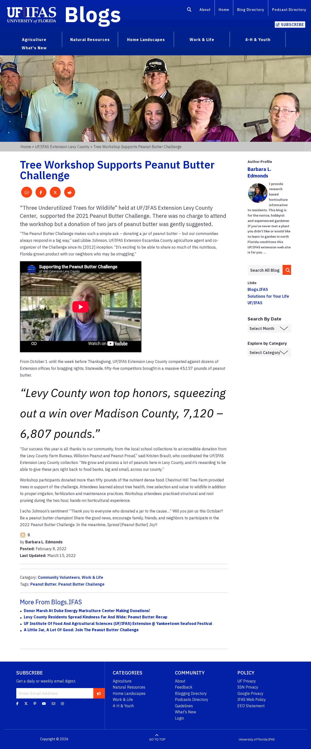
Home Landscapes (129, 693)
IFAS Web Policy (251, 699)
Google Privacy (250, 693)
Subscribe (292, 24)
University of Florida (253, 739)
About (205, 9)
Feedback (183, 687)
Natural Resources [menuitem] (90, 39)
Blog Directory (250, 9)
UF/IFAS (255, 302)
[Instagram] (62, 703)
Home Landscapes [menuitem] (146, 39)
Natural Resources (129, 687)
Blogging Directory (191, 693)
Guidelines (184, 705)
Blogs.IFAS (258, 289)
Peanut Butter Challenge (81, 584)
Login (179, 718)
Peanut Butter (43, 584)
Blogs (92, 14)
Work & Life (92, 577)
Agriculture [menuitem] (34, 39)
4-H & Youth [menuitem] (257, 39)
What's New (185, 711)
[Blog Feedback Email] (53, 703)
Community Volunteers (59, 577)
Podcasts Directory (191, 699)
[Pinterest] (35, 703)
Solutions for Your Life (268, 296)
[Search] (189, 10)
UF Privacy (246, 681)
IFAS (271, 739)
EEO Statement (251, 705)
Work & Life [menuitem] (202, 39)
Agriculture (122, 681)
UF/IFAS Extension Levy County (62, 146)
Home (224, 9)
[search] (287, 270)
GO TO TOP (157, 739)
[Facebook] (17, 703)
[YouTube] (44, 703)
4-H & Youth (123, 705)
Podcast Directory (289, 9)
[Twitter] (26, 703)
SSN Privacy (247, 687)
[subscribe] (98, 693)
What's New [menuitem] (34, 47)
